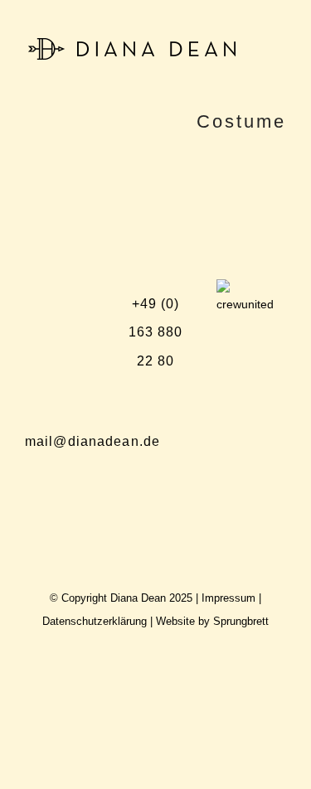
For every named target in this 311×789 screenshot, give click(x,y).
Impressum (228, 598)
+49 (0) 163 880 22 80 (156, 332)
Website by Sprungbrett (212, 621)
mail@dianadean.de (92, 441)
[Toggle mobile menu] (279, 47)
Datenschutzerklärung (94, 621)
